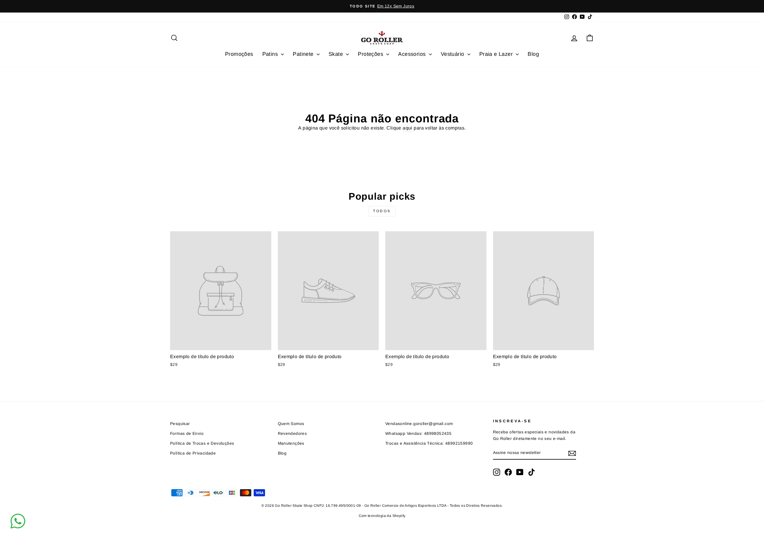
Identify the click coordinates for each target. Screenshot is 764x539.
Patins (271, 54)
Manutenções (291, 443)
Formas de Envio (187, 433)
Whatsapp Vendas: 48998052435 (418, 433)
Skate (336, 54)
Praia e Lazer (497, 54)
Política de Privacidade (193, 453)
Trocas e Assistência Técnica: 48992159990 (429, 443)
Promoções (239, 54)
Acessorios (412, 54)
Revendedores (292, 433)
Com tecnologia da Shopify (382, 516)
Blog (533, 54)
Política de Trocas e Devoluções (202, 443)
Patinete (304, 54)
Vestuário (453, 54)
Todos (382, 211)
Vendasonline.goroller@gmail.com (419, 423)
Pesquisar (180, 423)
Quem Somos (291, 423)
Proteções (371, 54)
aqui (407, 127)
